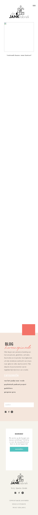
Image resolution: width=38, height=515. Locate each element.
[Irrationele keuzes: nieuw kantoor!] (19, 37)
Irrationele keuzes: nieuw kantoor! (19, 55)
